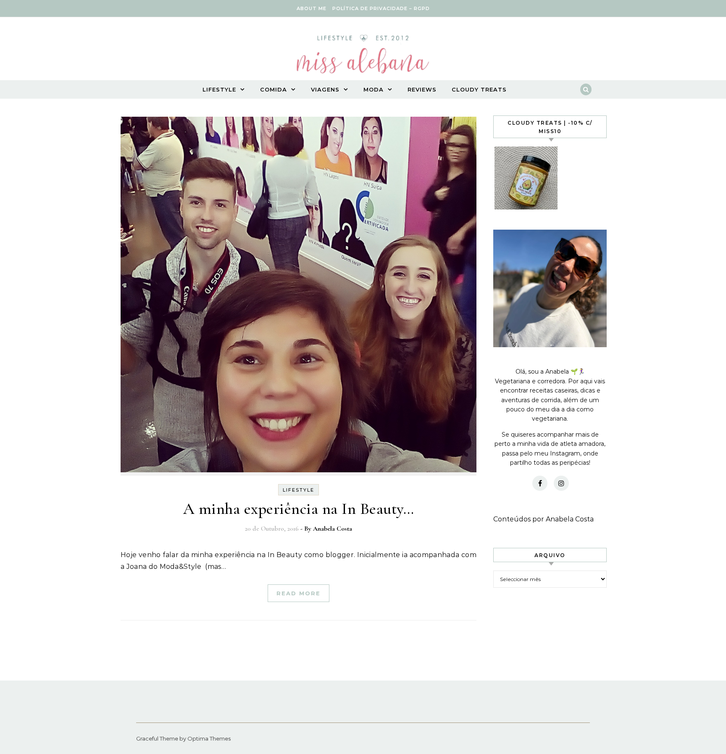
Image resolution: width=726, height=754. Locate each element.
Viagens (325, 89)
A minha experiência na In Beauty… (298, 508)
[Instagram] (561, 483)
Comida (273, 89)
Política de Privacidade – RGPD (381, 8)
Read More (298, 593)
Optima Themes (209, 738)
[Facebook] (539, 483)
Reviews (422, 89)
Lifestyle (219, 89)
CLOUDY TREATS (479, 89)
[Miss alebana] (363, 56)
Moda (373, 89)
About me (311, 8)
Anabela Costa (332, 528)
